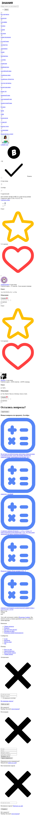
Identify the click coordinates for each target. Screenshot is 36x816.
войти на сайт (12, 762)
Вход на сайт (8, 649)
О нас (6, 639)
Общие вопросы (9, 626)
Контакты (7, 640)
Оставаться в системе (9, 698)
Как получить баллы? (10, 629)
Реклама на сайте (9, 631)
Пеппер (3, 380)
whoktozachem (5, 284)
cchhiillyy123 (4, 144)
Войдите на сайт (18, 806)
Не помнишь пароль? (7, 701)
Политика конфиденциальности (13, 633)
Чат (5, 643)
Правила (6, 628)
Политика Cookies (24, 617)
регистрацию (15, 709)
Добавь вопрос (8, 654)
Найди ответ (8, 642)
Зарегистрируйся (9, 651)
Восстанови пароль (10, 652)
